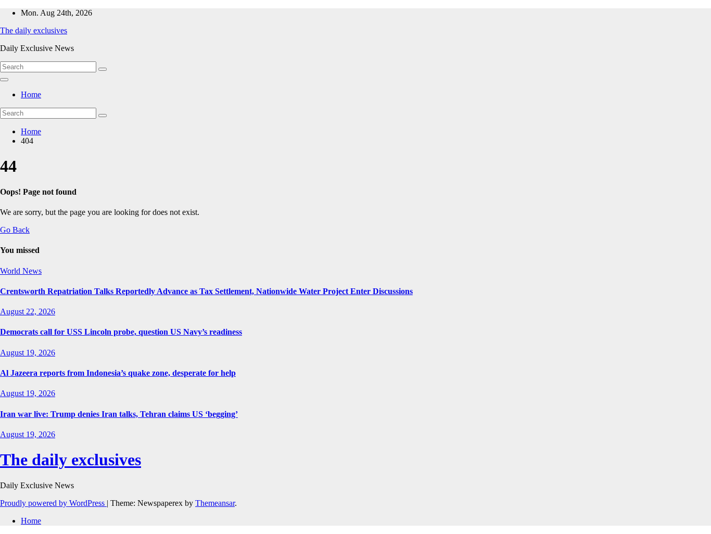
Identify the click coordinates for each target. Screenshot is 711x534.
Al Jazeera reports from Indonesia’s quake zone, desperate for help (118, 372)
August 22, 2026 (27, 311)
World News (21, 270)
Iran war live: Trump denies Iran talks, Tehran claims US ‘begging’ (119, 414)
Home (31, 94)
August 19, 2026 (27, 352)
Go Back (15, 229)
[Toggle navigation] (4, 79)
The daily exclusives (33, 30)
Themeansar (215, 503)
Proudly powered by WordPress (53, 503)
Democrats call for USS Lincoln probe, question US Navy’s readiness (121, 331)
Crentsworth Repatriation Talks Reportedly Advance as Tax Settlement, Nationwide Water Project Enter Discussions (206, 291)
